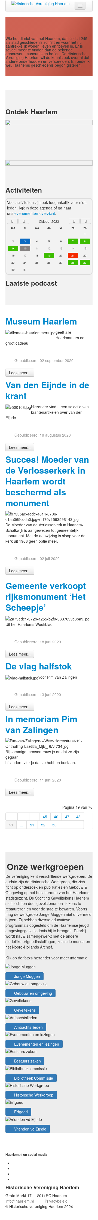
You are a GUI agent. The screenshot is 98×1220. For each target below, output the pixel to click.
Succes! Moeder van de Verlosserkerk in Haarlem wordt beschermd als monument (47, 481)
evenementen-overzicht (34, 213)
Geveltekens (24, 1010)
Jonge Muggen (26, 976)
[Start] (11, 817)
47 (67, 816)
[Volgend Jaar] (85, 221)
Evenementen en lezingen (36, 1044)
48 (78, 816)
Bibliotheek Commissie (33, 1078)
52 (43, 824)
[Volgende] (66, 825)
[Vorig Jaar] (12, 221)
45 (45, 816)
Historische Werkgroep (33, 1095)
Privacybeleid (56, 1201)
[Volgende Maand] (74, 221)
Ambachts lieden (28, 1027)
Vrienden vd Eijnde (29, 1129)
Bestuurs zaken (27, 1061)
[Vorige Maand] (24, 221)
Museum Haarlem (41, 321)
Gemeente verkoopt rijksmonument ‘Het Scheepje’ (45, 596)
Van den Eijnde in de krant (47, 390)
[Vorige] (24, 817)
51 (32, 824)
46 (56, 816)
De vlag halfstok (38, 666)
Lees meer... (19, 372)
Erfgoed (20, 1111)
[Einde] (78, 825)
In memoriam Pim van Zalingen (41, 724)
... (34, 816)
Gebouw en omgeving (32, 993)
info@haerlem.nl (19, 1201)
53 (54, 824)
